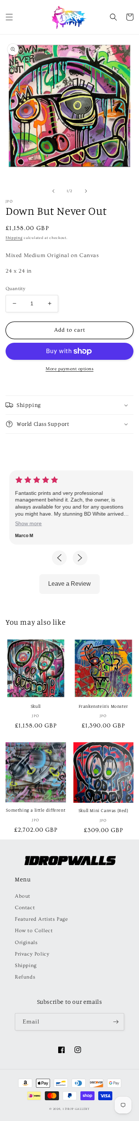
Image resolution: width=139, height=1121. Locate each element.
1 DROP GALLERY (76, 1109)
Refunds (25, 977)
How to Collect (34, 931)
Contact (25, 908)
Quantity (15, 288)
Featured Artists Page (41, 919)
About (22, 896)
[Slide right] (86, 191)
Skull (36, 706)
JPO (9, 201)
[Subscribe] (115, 1021)
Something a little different (35, 810)
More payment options (69, 368)
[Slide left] (53, 191)
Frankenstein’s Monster (103, 706)
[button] (9, 17)
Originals (26, 943)
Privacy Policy (32, 954)
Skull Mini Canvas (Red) (103, 810)
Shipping (14, 238)
